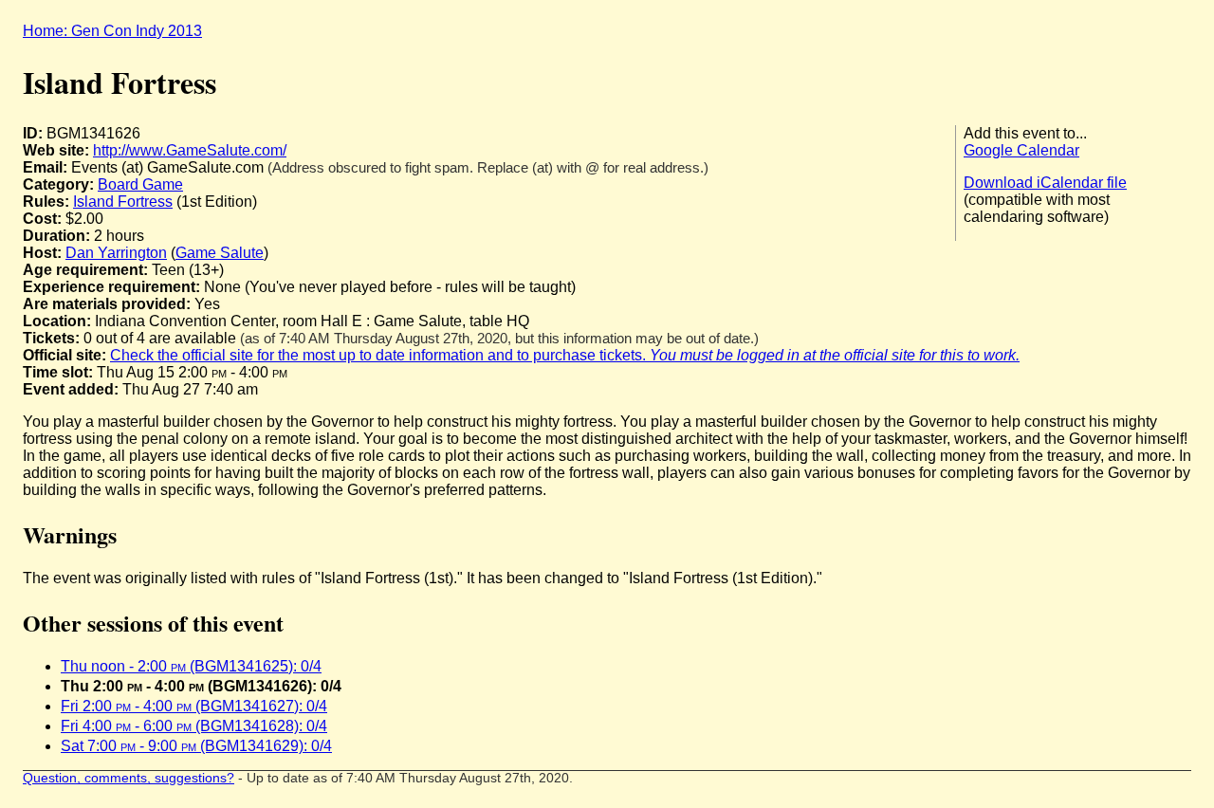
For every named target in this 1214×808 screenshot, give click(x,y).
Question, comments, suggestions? (128, 778)
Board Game (140, 184)
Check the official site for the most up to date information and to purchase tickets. (565, 355)
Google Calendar (1021, 150)
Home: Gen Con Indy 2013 (112, 31)
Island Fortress (123, 201)
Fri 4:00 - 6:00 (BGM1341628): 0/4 (194, 726)
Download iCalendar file (1045, 182)
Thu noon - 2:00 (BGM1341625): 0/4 (191, 666)
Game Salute (219, 253)
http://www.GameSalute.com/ (189, 150)
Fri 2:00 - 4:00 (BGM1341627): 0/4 (194, 706)
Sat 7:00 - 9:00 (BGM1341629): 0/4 (196, 746)
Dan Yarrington (116, 253)
